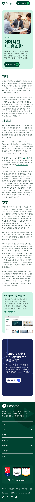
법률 (31, 489)
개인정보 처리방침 (14, 489)
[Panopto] (7, 3)
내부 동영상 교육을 (22, 165)
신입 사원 (26, 158)
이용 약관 (24, 489)
